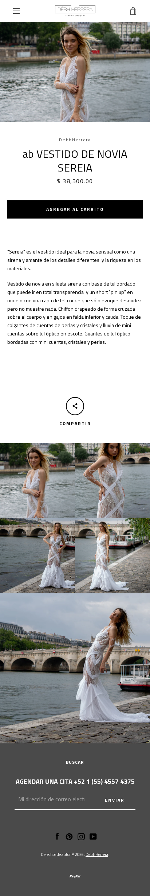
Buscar (75, 762)
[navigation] (16, 11)
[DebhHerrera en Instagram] (81, 836)
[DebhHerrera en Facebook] (57, 836)
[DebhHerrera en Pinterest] (69, 836)
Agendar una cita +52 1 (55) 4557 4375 (75, 781)
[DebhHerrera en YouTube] (93, 836)
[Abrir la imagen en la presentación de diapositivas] (75, 72)
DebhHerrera (97, 854)
